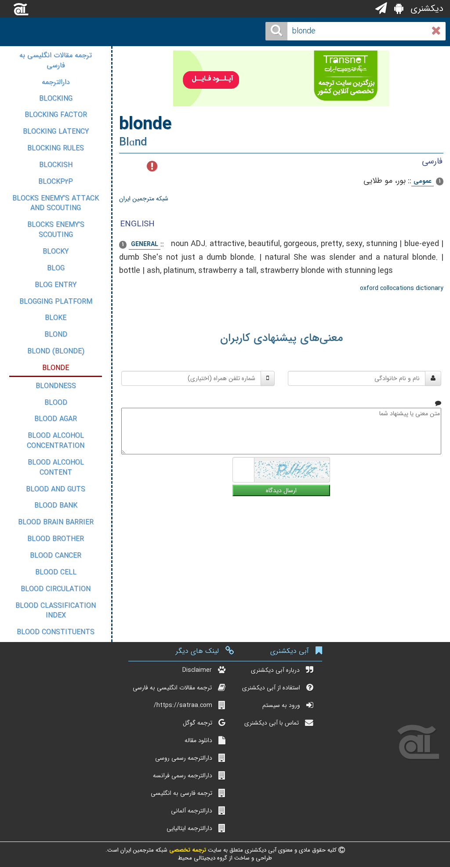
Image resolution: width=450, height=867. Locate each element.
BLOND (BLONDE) (55, 351)
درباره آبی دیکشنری (275, 670)
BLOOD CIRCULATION (56, 589)
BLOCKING (56, 98)
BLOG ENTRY (55, 284)
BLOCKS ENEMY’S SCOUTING (55, 229)
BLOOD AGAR (55, 419)
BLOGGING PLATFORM (55, 301)
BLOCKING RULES (55, 148)
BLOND (55, 334)
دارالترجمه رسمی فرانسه (182, 775)
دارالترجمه (56, 81)
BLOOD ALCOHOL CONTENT (56, 467)
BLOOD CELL (55, 572)
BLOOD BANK (55, 505)
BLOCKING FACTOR (56, 114)
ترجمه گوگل (197, 723)
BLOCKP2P (55, 181)
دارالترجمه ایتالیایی (189, 828)
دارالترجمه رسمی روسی (183, 758)
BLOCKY (56, 251)
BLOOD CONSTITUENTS (55, 632)
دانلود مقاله (198, 740)
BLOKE (55, 317)
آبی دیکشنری (289, 651)
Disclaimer (197, 670)
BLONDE (55, 368)
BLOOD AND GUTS (55, 489)
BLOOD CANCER (55, 555)
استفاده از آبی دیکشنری (271, 688)
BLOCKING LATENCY (56, 131)
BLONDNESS (56, 386)
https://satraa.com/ (183, 705)
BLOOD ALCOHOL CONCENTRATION (55, 440)
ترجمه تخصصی (186, 850)
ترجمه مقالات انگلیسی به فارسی (55, 60)
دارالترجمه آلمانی (191, 811)
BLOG (56, 268)
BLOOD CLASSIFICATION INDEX (55, 610)
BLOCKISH (56, 165)
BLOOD (55, 402)
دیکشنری (425, 8)
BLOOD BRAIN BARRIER (56, 522)
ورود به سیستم (281, 705)
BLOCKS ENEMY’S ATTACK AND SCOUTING (55, 203)
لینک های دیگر (197, 651)
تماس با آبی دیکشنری (271, 723)
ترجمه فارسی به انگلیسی (181, 793)
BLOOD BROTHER (55, 538)
